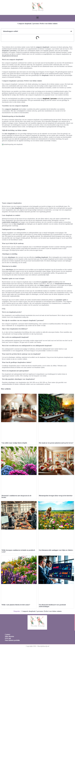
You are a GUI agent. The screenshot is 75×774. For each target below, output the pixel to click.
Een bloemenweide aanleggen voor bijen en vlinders (56, 550)
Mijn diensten (9, 636)
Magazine (16, 611)
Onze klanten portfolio (12, 640)
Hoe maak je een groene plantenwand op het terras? (56, 443)
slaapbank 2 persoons (50, 98)
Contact (7, 634)
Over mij (8, 638)
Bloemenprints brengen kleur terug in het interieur (55, 495)
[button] (37, 17)
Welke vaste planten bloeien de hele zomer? (16, 605)
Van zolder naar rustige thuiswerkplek (14, 443)
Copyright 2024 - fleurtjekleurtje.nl (37, 646)
